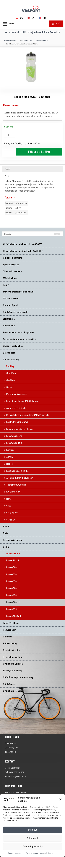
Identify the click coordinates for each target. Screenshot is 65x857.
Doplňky (19, 143)
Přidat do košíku (39, 152)
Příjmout (32, 830)
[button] (60, 799)
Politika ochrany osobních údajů (39, 853)
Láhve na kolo (26, 41)
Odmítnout (32, 838)
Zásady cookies (14, 853)
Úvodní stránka (10, 41)
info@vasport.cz (18, 776)
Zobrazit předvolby (32, 846)
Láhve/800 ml (42, 41)
